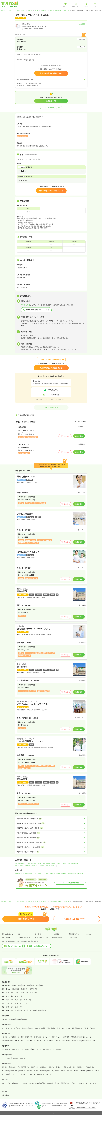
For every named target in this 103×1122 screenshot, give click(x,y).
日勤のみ (15, 1058)
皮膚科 (63, 1071)
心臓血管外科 (90, 1067)
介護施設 (74, 1037)
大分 (29, 1010)
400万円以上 (16, 1049)
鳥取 (16, 1003)
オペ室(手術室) (15, 1028)
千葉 (22, 992)
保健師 (18, 1019)
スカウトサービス (24, 938)
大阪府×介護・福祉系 (49, 863)
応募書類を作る (74, 934)
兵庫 (16, 1000)
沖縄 (44, 1010)
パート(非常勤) (72, 873)
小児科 (36, 1071)
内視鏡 (86, 1028)
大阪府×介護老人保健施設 (22, 865)
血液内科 (52, 1067)
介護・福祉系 (37, 873)
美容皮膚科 (12, 1067)
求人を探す (55, 934)
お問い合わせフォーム (13, 946)
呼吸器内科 (26, 1067)
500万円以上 (26, 1049)
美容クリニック (57, 1037)
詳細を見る (79, 436)
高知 (21, 1007)
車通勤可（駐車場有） (47, 1083)
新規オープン (6, 1083)
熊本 (25, 1010)
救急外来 (25, 1028)
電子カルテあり (91, 1083)
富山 (17, 989)
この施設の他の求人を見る (51, 108)
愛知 (7, 996)
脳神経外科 (14, 1071)
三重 (21, 996)
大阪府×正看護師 (61, 863)
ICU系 (31, 1028)
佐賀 (16, 1010)
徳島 (7, 1007)
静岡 (16, 996)
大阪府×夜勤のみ (51, 865)
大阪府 (30, 11)
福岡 (11, 1010)
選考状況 (38, 934)
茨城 (27, 992)
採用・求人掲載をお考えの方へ (39, 946)
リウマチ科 (5, 1074)
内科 (19, 1067)
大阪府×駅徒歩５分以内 (34, 863)
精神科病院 (37, 1037)
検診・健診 (60, 1028)
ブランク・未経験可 (77, 1083)
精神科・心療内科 (80, 1071)
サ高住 (58, 1040)
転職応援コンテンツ (41, 938)
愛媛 (16, 1007)
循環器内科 (43, 1067)
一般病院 (4, 1037)
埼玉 (17, 992)
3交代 (9, 1058)
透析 (36, 1028)
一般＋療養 (20, 1037)
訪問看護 (42, 1028)
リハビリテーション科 (17, 1074)
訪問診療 (79, 1028)
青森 (19, 985)
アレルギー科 (30, 1074)
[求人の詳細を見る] (51, 491)
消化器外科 (5, 1071)
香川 (12, 1007)
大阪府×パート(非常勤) (38, 865)
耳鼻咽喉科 (55, 1071)
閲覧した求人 (6, 938)
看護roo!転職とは (7, 934)
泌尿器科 (69, 1071)
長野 (35, 989)
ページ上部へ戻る (50, 407)
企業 (94, 1040)
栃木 (31, 992)
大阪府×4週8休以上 (20, 863)
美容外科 (4, 1067)
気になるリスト (91, 934)
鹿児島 (39, 1010)
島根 (21, 1003)
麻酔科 (97, 1071)
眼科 (48, 1071)
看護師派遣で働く (58, 938)
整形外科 (22, 1071)
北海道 (14, 985)
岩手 (23, 985)
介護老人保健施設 (61, 873)
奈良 (25, 1000)
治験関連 (92, 1028)
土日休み (24, 1083)
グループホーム (49, 1040)
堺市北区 (43, 11)
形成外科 (29, 1071)
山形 (37, 985)
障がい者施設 (66, 1040)
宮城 (28, 985)
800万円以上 (57, 1049)
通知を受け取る (51, 101)
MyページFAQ (73, 938)
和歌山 (31, 1000)
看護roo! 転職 (20, 11)
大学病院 (12, 1037)
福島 (41, 985)
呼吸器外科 (80, 1067)
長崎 (20, 1010)
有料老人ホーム (20, 1040)
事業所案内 (5, 1095)
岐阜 (12, 996)
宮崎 (34, 1010)
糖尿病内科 (67, 1067)
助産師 (24, 1019)
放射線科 (90, 1071)
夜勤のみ (80, 873)
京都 (12, 1000)
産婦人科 (43, 1071)
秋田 (32, 985)
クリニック (46, 1037)
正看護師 (45, 873)
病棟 (3, 1028)
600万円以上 (36, 1049)
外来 (7, 1028)
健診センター (76, 1040)
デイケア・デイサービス (34, 1040)
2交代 (3, 1058)
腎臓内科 (59, 1067)
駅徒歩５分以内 (28, 873)
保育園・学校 (70, 1028)
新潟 (13, 989)
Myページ (21, 934)
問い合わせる (25, 305)
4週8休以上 (18, 873)
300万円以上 (6, 1049)
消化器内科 (34, 1067)
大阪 (7, 1000)
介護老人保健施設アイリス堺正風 (59, 11)
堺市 (36, 11)
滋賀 (21, 1000)
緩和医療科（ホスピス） (45, 1074)
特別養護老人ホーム (84, 1037)
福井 (26, 989)
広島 (7, 1003)
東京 (7, 992)
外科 (73, 1067)
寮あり (58, 1083)
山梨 (31, 989)
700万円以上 (47, 1049)
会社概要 (4, 1091)
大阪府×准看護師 (73, 863)
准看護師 (52, 873)
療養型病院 (28, 1037)
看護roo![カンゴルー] (7, 11)
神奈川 (13, 992)
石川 (22, 989)
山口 (25, 1003)
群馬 (35, 992)
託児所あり (66, 1083)
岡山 (12, 1003)
